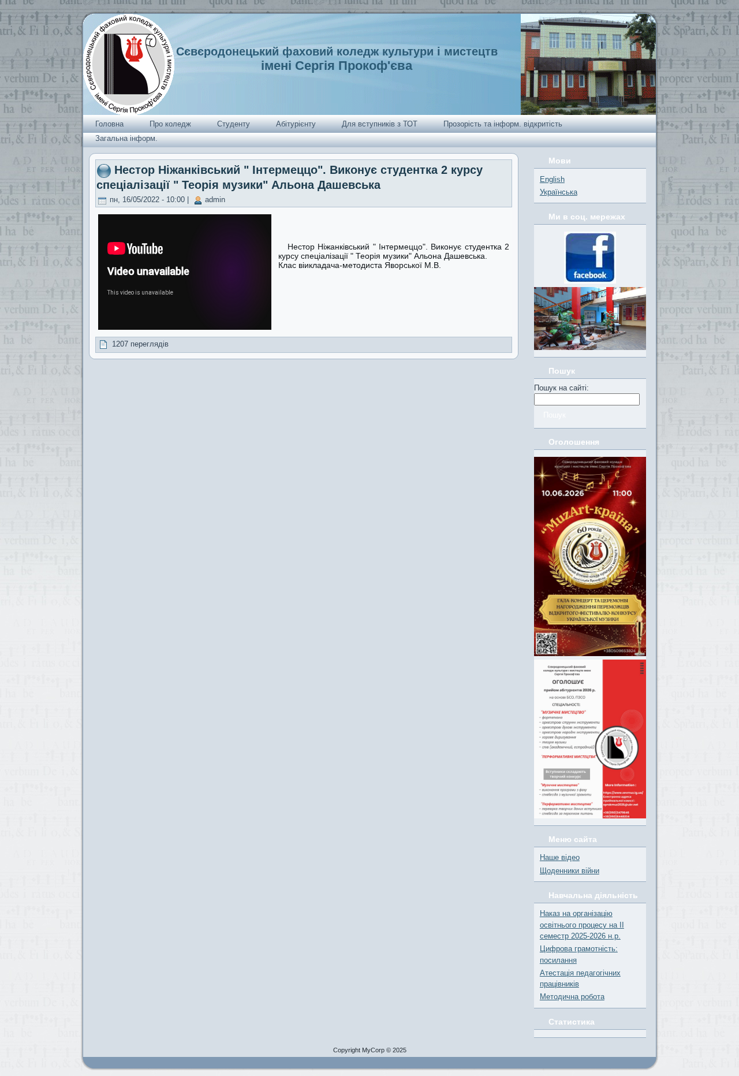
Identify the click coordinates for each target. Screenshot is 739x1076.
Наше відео (560, 857)
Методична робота (572, 996)
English (552, 179)
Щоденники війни (569, 870)
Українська (558, 192)
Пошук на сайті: (561, 388)
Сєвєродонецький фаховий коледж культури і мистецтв (337, 51)
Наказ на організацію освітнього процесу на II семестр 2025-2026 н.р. (582, 924)
